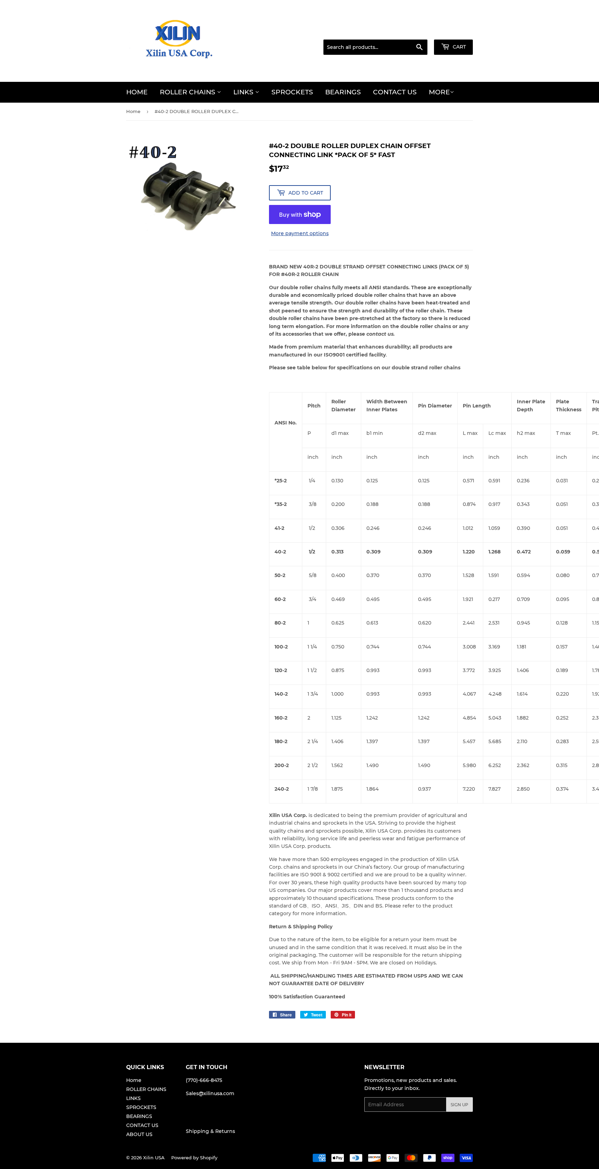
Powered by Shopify (194, 1157)
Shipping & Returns (210, 1131)
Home (137, 92)
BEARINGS (343, 92)
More (439, 92)
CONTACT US (395, 92)
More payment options (300, 233)
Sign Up (459, 1104)
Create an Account (453, 31)
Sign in (415, 31)
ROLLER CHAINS (188, 92)
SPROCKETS (292, 92)
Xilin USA (154, 1157)
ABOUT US (139, 1134)
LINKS (244, 92)
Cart (458, 47)
